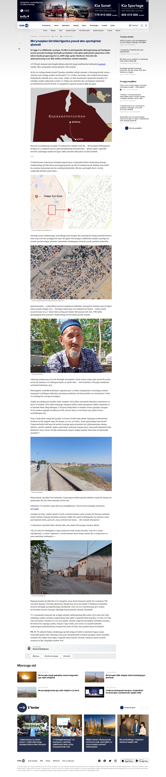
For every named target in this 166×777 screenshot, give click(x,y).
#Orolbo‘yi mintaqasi (51, 656)
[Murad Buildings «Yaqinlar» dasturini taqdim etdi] (133, 733)
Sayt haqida (32, 761)
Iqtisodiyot (66, 25)
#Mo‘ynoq (36, 656)
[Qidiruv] (142, 25)
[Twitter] (110, 761)
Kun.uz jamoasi (68, 761)
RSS (41, 761)
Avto (60, 30)
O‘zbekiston (46, 25)
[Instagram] (115, 761)
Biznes (118, 30)
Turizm (109, 30)
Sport (84, 25)
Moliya (53, 30)
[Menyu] (146, 25)
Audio (112, 25)
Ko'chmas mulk (84, 30)
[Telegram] (19, 43)
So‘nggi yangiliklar (128, 81)
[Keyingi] (147, 708)
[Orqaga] (19, 37)
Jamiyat (76, 25)
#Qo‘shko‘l (66, 656)
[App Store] (127, 761)
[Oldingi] (142, 708)
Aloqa (48, 761)
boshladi (101, 64)
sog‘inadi (34, 508)
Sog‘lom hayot (124, 112)
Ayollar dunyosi (98, 30)
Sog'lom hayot (71, 30)
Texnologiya (94, 25)
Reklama (56, 761)
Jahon (56, 25)
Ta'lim (45, 30)
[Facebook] (19, 49)
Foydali (104, 25)
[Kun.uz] (24, 25)
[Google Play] (142, 761)
